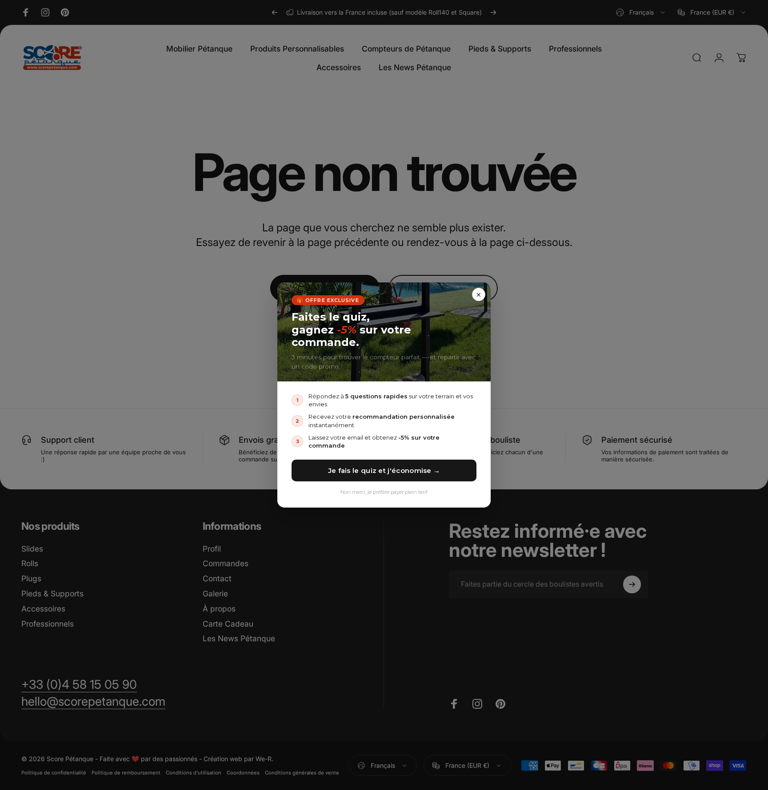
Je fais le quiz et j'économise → (384, 470)
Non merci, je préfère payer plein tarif (384, 492)
